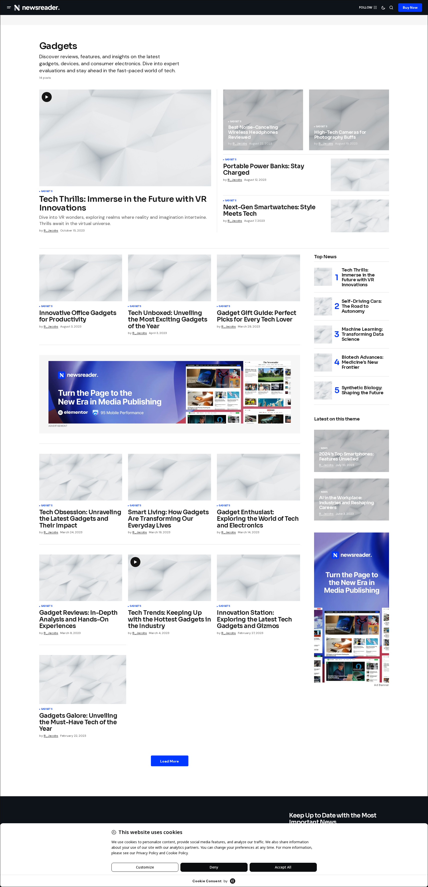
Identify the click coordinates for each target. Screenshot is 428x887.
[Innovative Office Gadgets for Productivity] (80, 277)
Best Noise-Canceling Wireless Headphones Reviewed (253, 132)
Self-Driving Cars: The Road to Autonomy (362, 306)
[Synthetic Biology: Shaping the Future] (323, 391)
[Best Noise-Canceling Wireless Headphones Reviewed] (263, 120)
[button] (9, 7)
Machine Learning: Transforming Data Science (363, 334)
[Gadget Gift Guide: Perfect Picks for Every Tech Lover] (258, 277)
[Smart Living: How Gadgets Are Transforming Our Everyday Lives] (169, 477)
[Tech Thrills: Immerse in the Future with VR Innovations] (323, 277)
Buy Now (410, 7)
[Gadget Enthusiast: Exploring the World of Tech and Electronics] (258, 477)
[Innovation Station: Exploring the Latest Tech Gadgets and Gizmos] (258, 577)
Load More (169, 761)
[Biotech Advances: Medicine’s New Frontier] (323, 363)
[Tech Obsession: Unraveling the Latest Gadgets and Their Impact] (80, 477)
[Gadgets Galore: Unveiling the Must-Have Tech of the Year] (82, 679)
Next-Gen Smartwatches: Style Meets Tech (269, 210)
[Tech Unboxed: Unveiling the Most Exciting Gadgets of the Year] (169, 277)
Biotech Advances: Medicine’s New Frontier (363, 362)
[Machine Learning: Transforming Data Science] (323, 335)
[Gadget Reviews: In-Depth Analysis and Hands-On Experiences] (80, 577)
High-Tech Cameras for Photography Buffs (340, 135)
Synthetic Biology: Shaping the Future (363, 390)
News (324, 448)
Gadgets (46, 191)
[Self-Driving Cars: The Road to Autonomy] (323, 307)
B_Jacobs (326, 465)
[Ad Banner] (169, 392)
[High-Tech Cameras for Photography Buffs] (349, 120)
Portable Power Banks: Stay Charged (263, 169)
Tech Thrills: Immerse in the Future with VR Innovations (122, 203)
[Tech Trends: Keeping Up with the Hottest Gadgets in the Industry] (169, 577)
